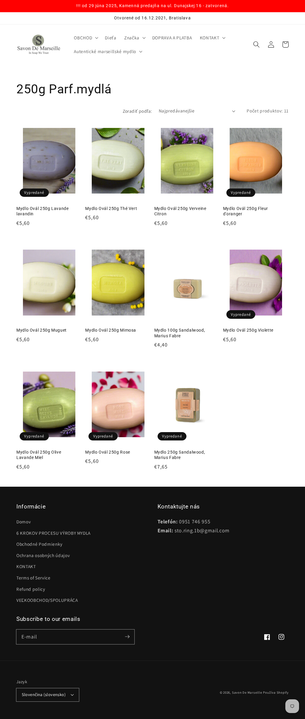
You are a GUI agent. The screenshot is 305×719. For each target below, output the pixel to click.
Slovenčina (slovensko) (44, 694)
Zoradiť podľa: (137, 111)
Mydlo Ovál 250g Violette (248, 330)
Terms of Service (33, 578)
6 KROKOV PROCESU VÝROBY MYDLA (53, 533)
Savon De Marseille (247, 692)
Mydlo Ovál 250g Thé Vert (111, 208)
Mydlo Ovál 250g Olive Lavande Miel (38, 455)
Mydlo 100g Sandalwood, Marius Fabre (179, 333)
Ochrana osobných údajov (43, 555)
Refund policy (30, 589)
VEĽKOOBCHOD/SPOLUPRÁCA (47, 600)
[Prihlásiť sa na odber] (127, 637)
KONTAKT (26, 566)
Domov (23, 522)
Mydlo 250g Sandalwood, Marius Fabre (179, 455)
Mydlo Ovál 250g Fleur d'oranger (245, 211)
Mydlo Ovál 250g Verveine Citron (180, 211)
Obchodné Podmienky (39, 544)
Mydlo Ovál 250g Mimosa (110, 330)
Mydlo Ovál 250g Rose (107, 452)
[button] (85, 38)
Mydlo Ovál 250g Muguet (41, 330)
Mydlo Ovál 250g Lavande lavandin (42, 211)
